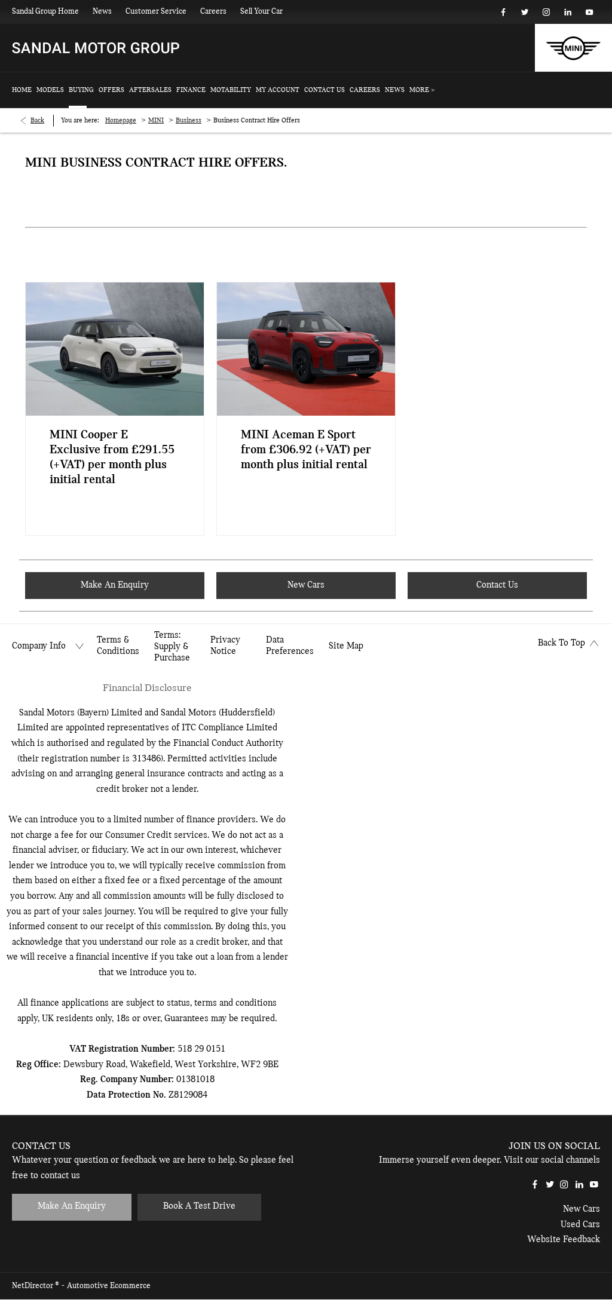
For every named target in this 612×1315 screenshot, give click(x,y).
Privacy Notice (225, 645)
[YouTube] (589, 12)
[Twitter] (525, 12)
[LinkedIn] (568, 12)
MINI (156, 120)
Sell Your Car (261, 11)
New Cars (581, 1209)
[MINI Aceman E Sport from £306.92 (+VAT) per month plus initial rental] (306, 349)
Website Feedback (563, 1240)
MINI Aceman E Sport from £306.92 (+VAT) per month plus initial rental (306, 450)
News (102, 11)
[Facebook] (503, 12)
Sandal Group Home (45, 11)
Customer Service (156, 11)
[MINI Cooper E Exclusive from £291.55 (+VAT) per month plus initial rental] (115, 349)
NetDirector (33, 1286)
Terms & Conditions (118, 645)
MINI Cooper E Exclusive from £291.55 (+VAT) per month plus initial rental (112, 457)
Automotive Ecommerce (109, 1286)
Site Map (346, 646)
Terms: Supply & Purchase (172, 647)
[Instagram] (546, 12)
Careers (213, 11)
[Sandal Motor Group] (95, 48)
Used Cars (580, 1225)
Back (37, 120)
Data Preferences (290, 645)
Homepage (120, 120)
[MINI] (573, 48)
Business (188, 120)
